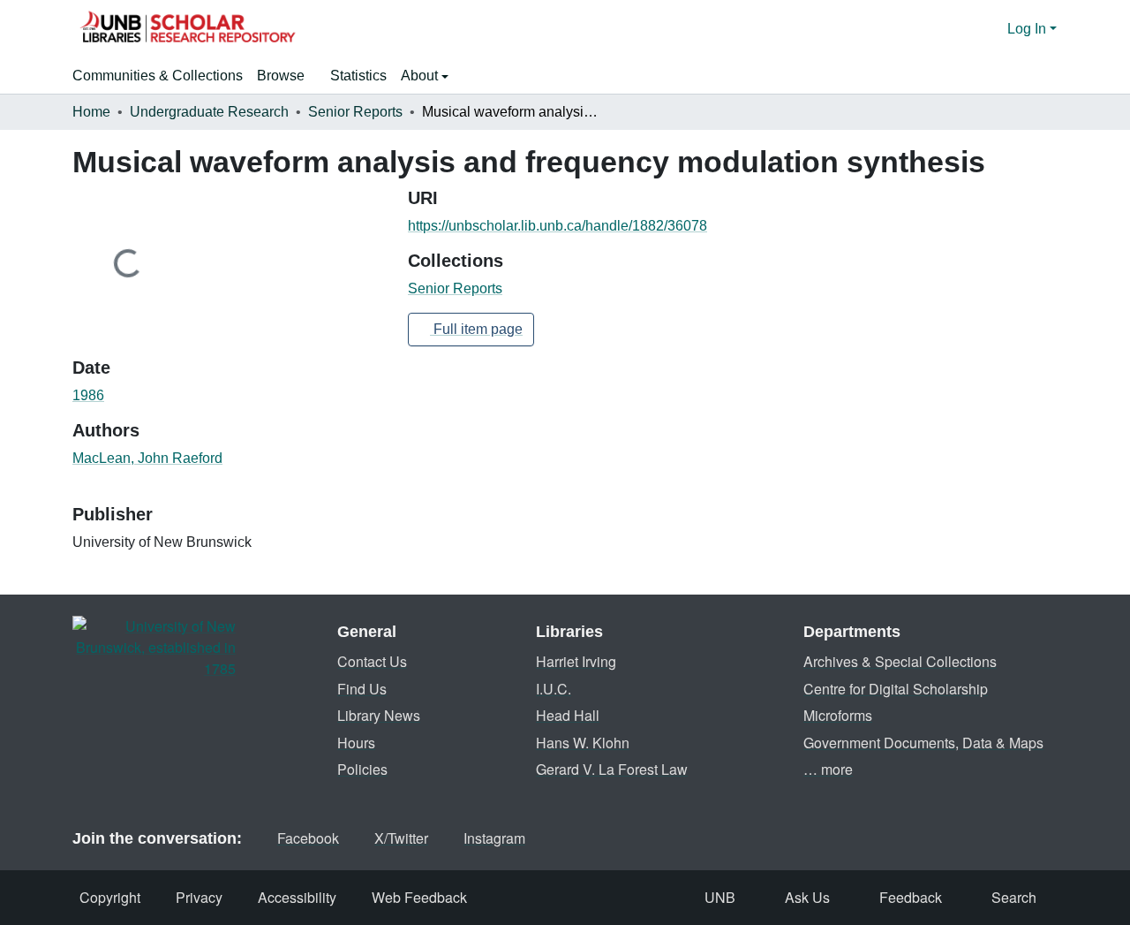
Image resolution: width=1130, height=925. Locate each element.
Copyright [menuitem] (109, 897)
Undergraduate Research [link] (209, 111)
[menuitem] (286, 76)
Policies (362, 769)
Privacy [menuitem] (199, 897)
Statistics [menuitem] (358, 75)
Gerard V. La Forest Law (612, 769)
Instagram (494, 838)
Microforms (837, 715)
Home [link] (91, 111)
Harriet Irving (576, 661)
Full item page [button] (476, 329)
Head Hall (567, 715)
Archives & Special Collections (900, 661)
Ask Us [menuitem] (807, 897)
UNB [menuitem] (719, 897)
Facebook (308, 838)
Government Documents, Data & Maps (923, 742)
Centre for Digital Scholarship (895, 689)
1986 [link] (88, 395)
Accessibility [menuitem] (297, 897)
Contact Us (372, 661)
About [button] (421, 75)
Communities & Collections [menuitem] (157, 75)
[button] (187, 29)
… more (828, 769)
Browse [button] (281, 75)
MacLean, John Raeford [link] (147, 458)
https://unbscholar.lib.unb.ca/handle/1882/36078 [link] (557, 225)
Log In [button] (1028, 28)
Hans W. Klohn (582, 742)
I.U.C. (553, 689)
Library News (378, 715)
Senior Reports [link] (355, 111)
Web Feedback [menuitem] (419, 897)
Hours (356, 742)
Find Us (362, 689)
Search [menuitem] (1013, 897)
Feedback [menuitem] (910, 897)
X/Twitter (401, 838)
